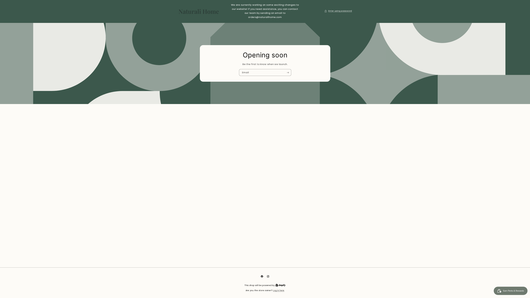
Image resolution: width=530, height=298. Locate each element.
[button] (338, 11)
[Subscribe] (288, 72)
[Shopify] (280, 285)
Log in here (278, 290)
